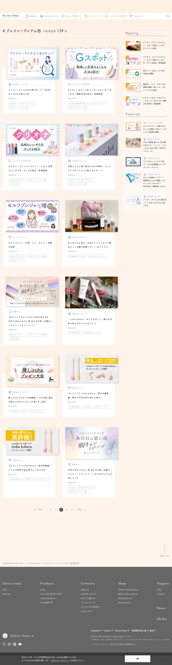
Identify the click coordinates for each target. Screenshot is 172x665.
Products (47, 583)
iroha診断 (44, 603)
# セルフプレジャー (27, 103)
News (161, 608)
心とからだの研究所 (118, 16)
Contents (88, 583)
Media (162, 618)
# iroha (12, 103)
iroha (42, 590)
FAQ (159, 590)
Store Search (124, 603)
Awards (6, 594)
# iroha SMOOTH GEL (78, 103)
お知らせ (33, 16)
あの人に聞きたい (73, 16)
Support (163, 583)
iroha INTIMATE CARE (51, 594)
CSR (5, 590)
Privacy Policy (121, 631)
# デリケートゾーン (17, 260)
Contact (161, 594)
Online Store (20, 635)
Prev (41, 509)
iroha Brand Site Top (13, 563)
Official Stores (125, 598)
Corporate (95, 631)
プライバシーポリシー (59, 660)
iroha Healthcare (48, 598)
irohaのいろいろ (51, 16)
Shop (122, 583)
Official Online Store (128, 590)
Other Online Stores (128, 594)
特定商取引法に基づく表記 (142, 631)
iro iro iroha (34, 563)
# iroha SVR (14, 338)
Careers (107, 631)
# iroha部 (73, 256)
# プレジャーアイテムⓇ (18, 107)
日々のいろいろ (95, 16)
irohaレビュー (139, 16)
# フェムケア (15, 184)
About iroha (12, 583)
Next (80, 509)
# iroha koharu (75, 332)
